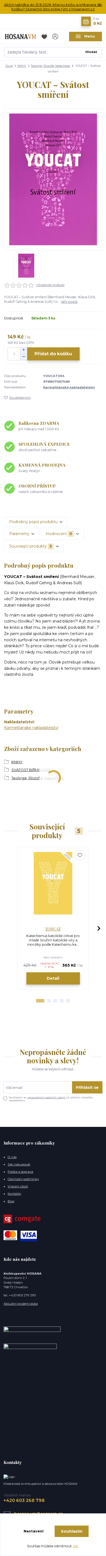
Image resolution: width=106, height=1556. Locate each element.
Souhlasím (71, 1531)
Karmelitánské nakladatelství (69, 387)
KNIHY (21, 66)
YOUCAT (53, 929)
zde (75, 1546)
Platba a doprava (20, 1172)
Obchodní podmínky (23, 1179)
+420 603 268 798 (24, 1500)
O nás (12, 1157)
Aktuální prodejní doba (21, 1304)
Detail (53, 978)
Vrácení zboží (18, 1186)
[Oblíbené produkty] (45, 36)
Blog (11, 1201)
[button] (40, 1000)
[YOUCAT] (53, 883)
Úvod (9, 66)
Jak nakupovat (19, 1164)
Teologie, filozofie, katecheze (50, 66)
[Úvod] (20, 36)
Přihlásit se (87, 1087)
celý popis (69, 302)
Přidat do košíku (53, 353)
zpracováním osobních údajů (46, 1097)
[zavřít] (99, 5)
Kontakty (14, 1194)
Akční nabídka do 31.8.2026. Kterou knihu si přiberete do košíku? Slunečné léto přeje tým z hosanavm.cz (53, 6)
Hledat (91, 52)
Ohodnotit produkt (50, 285)
